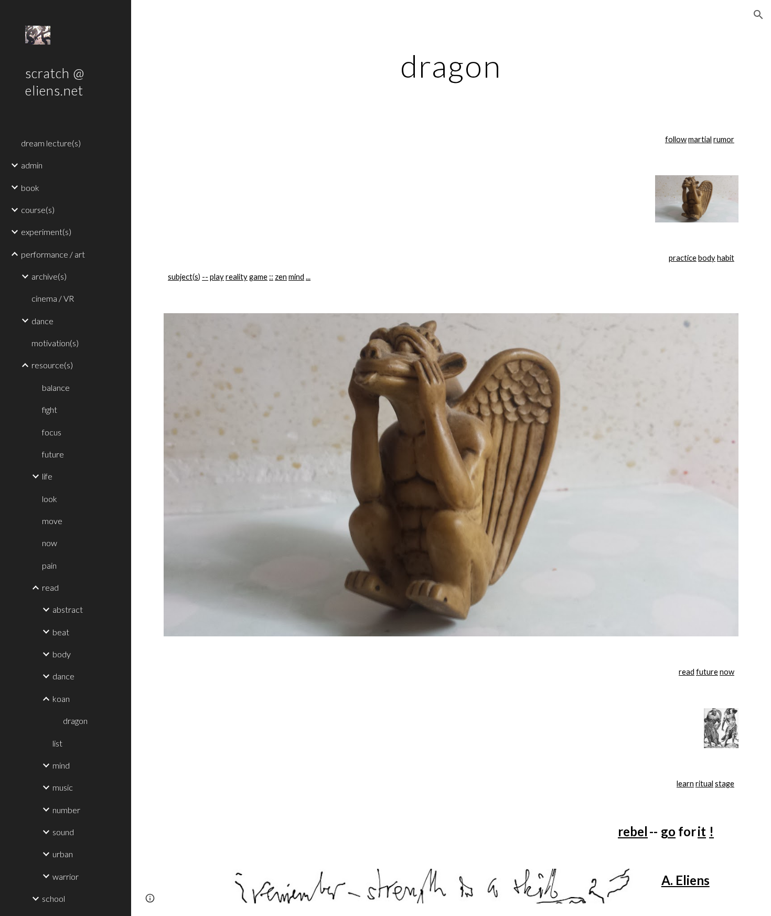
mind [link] (61, 765)
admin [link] (31, 165)
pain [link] (49, 565)
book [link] (30, 188)
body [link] (61, 654)
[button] (758, 14)
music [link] (62, 787)
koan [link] (61, 699)
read (686, 671)
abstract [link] (67, 609)
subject (180, 276)
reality (237, 276)
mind (296, 276)
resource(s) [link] (52, 365)
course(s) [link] (38, 210)
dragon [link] (75, 721)
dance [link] (42, 321)
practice (683, 257)
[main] (451, 65)
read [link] (50, 587)
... (308, 276)
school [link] (53, 898)
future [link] (53, 454)
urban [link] (62, 854)
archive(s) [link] (49, 276)
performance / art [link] (53, 254)
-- (205, 276)
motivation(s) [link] (55, 343)
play (217, 276)
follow (676, 139)
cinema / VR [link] (52, 298)
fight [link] (49, 409)
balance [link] (56, 387)
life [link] (47, 476)
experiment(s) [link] (46, 232)
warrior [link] (65, 876)
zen (281, 276)
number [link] (66, 810)
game (258, 276)
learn (685, 783)
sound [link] (63, 832)
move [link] (52, 521)
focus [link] (51, 432)
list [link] (57, 743)
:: (271, 276)
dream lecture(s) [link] (51, 143)
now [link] (49, 543)
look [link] (49, 499)
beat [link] (60, 632)
